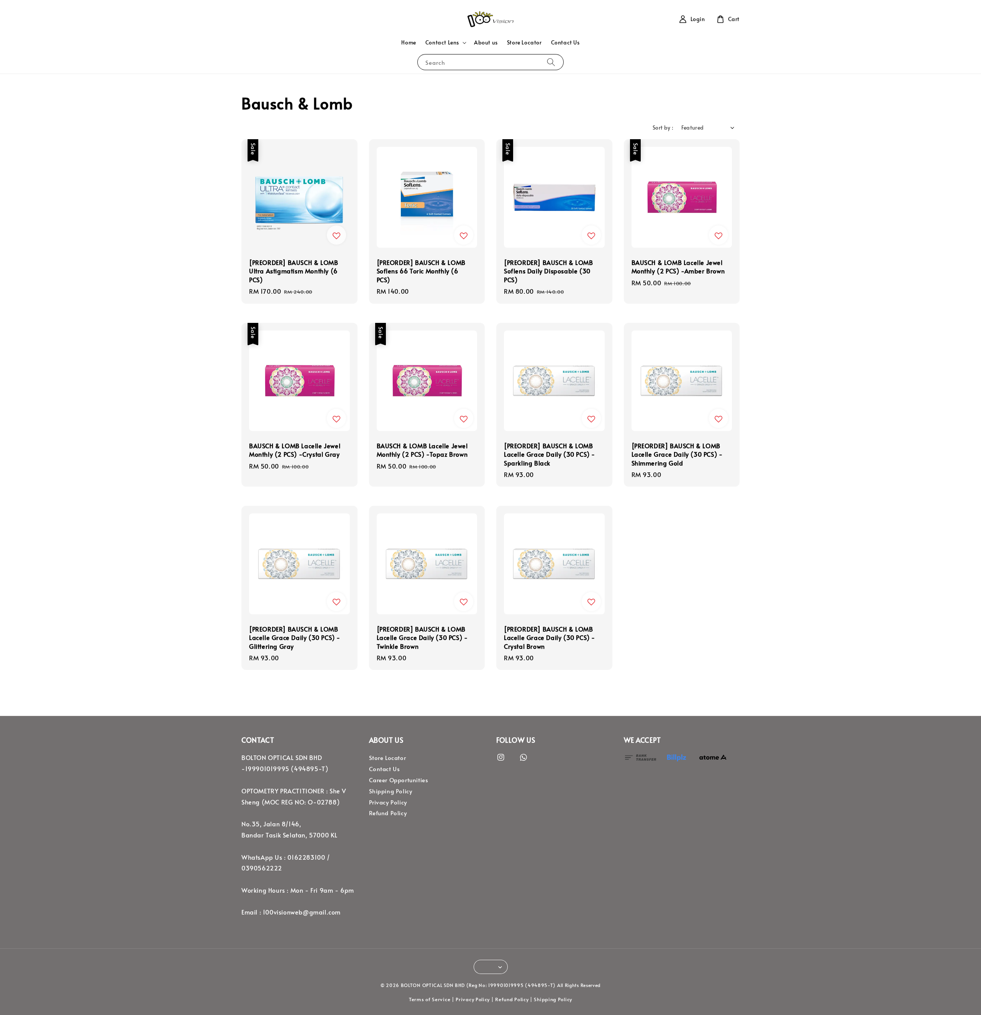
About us (486, 42)
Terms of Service (429, 999)
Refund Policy (388, 813)
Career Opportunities (398, 780)
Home (408, 42)
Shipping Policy (390, 791)
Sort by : (663, 127)
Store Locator (524, 42)
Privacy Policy (388, 802)
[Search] (551, 61)
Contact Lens (442, 42)
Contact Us (565, 42)
